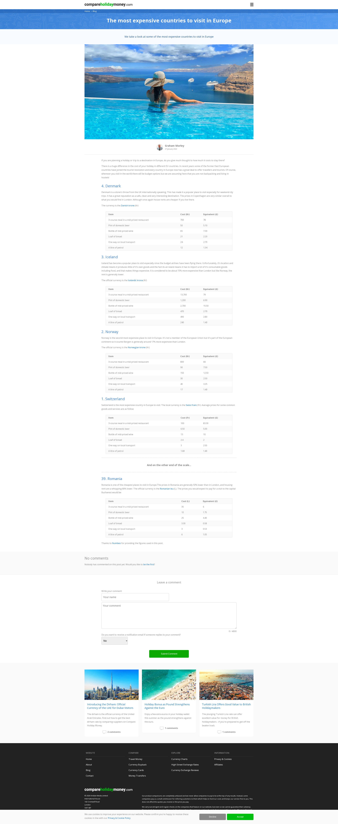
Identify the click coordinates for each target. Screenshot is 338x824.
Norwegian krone (136, 347)
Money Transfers (137, 775)
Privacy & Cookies (223, 759)
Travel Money (135, 759)
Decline (212, 817)
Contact (89, 775)
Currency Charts (179, 759)
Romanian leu (166, 488)
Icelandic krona (135, 280)
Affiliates (218, 764)
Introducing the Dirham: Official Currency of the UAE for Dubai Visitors (110, 706)
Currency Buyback (138, 764)
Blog (95, 11)
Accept (240, 817)
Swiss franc (191, 405)
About (89, 764)
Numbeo (116, 543)
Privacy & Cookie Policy (119, 818)
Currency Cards (136, 770)
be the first (148, 564)
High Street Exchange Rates (185, 764)
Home (87, 11)
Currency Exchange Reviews (185, 770)
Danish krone (127, 205)
